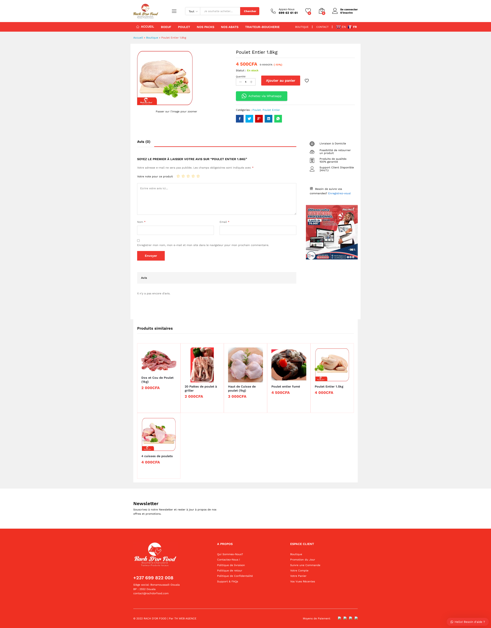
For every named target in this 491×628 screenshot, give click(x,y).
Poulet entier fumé (285, 386)
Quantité (241, 76)
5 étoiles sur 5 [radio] (198, 176)
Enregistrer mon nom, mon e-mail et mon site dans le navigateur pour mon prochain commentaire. (203, 245)
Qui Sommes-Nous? (230, 554)
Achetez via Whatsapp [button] (265, 96)
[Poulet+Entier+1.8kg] (249, 119)
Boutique (152, 37)
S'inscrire (346, 12)
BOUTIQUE (302, 26)
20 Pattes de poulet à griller (201, 388)
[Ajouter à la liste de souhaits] (307, 80)
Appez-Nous (286, 9)
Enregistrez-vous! (339, 193)
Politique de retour (229, 570)
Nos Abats (229, 27)
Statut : (241, 70)
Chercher (250, 11)
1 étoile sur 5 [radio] (178, 176)
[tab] (145, 143)
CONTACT (322, 26)
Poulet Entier (271, 109)
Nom (141, 221)
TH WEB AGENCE (185, 618)
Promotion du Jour (302, 559)
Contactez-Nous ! (228, 559)
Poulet (184, 27)
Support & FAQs (227, 581)
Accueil (147, 26)
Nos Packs (205, 27)
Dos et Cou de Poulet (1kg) (157, 380)
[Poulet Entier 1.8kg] (240, 119)
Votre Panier (298, 575)
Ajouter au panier (280, 80)
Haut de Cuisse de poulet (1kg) (242, 388)
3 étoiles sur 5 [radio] (188, 176)
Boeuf (166, 27)
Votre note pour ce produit (155, 176)
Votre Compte (299, 570)
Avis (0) (143, 141)
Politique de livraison (231, 565)
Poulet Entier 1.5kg (329, 386)
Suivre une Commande (305, 565)
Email (224, 221)
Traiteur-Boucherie (262, 27)
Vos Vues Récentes (302, 581)
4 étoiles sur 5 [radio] (193, 176)
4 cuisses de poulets (157, 456)
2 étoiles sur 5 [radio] (183, 176)
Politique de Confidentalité (235, 575)
